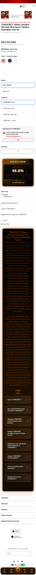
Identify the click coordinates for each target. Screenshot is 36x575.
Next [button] (34, 2)
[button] (2, 6)
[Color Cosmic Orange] (3, 61)
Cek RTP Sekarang (18, 182)
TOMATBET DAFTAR (10, 114)
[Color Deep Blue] (10, 61)
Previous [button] (2, 2)
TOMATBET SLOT (9, 102)
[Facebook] (2, 224)
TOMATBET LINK (8, 108)
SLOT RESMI (7, 85)
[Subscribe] (29, 553)
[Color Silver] (16, 61)
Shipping (10, 44)
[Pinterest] (8, 224)
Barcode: (12, 32)
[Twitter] (5, 224)
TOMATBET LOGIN (9, 120)
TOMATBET (9, 243)
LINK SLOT (6, 91)
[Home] (14, 6)
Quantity (4, 147)
